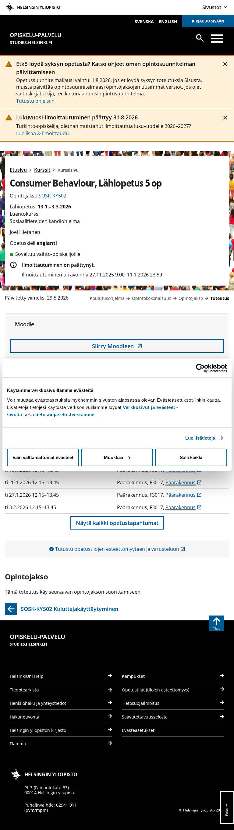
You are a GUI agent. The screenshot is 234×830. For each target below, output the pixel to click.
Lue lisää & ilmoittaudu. (43, 133)
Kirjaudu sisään (208, 21)
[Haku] (200, 38)
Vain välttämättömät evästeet (42, 457)
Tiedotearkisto (24, 690)
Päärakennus (183, 482)
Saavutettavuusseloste (145, 717)
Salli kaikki (191, 457)
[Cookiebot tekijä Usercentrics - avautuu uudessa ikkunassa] (200, 368)
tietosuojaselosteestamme (64, 414)
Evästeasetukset (138, 730)
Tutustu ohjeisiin (35, 101)
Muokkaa (113, 457)
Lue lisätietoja (200, 438)
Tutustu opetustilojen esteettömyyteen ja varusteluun (120, 549)
